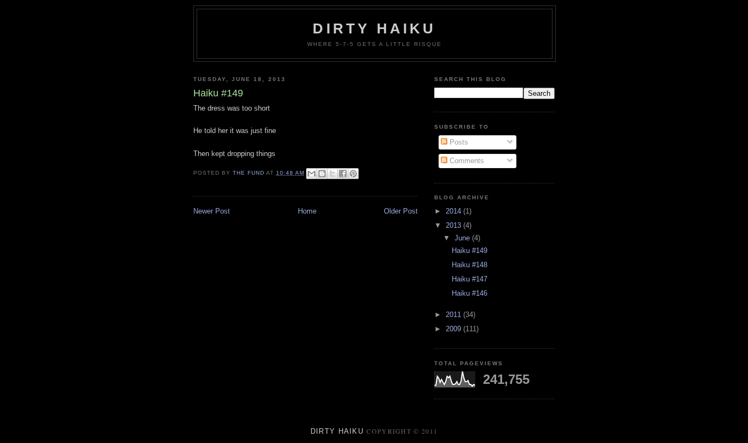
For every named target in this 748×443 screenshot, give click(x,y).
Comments (465, 161)
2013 (454, 225)
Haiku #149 (469, 250)
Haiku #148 (469, 265)
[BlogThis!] (322, 173)
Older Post (401, 211)
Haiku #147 (469, 279)
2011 (454, 314)
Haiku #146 (469, 293)
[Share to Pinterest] (353, 173)
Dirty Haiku (374, 28)
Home (307, 211)
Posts (457, 142)
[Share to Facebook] (342, 173)
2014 (454, 211)
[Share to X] (332, 173)
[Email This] (311, 173)
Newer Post (211, 211)
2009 (454, 329)
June (463, 238)
